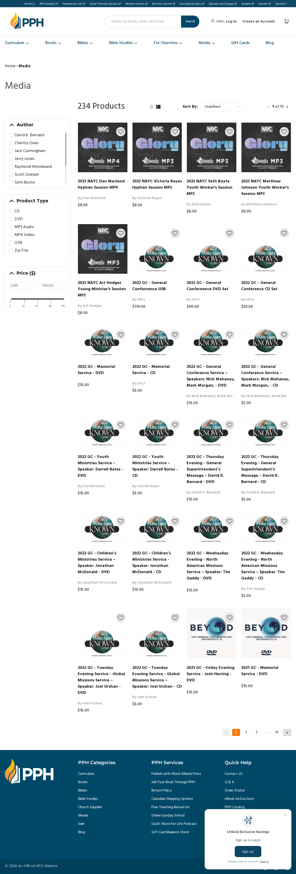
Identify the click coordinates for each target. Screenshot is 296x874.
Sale (81, 824)
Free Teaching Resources (170, 807)
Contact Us (234, 774)
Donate (263, 4)
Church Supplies (90, 807)
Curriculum (86, 774)
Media (83, 816)
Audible (246, 4)
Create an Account (258, 22)
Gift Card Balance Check (170, 832)
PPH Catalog (234, 807)
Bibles (82, 791)
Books (83, 782)
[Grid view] (151, 106)
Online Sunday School (168, 816)
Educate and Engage (221, 4)
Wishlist (280, 4)
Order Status (235, 791)
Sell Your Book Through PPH (173, 782)
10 (276, 732)
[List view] (158, 106)
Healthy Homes (134, 4)
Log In (231, 22)
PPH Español (47, 4)
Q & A (229, 782)
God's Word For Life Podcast (174, 824)
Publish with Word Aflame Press (176, 774)
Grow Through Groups (103, 4)
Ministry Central (162, 4)
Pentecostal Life (72, 4)
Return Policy (161, 791)
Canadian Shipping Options (172, 799)
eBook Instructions (239, 799)
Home (28, 4)
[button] (120, 131)
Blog (81, 832)
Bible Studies (88, 799)
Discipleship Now (190, 4)
